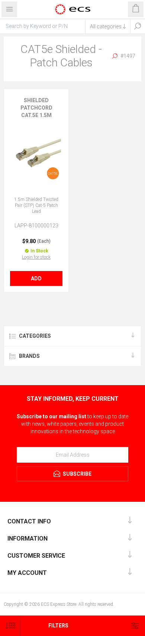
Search (137, 26)
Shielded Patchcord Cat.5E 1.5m (36, 107)
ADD (36, 278)
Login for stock (36, 257)
